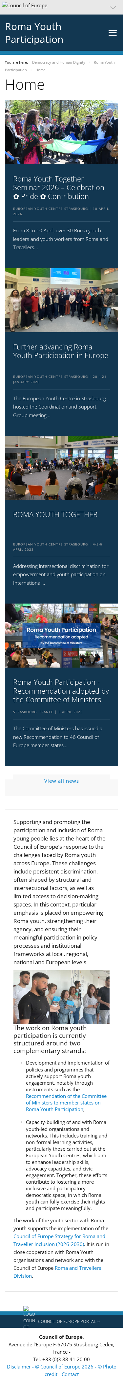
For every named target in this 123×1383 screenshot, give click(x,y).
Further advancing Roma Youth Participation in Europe (60, 351)
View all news (61, 780)
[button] (61, 7)
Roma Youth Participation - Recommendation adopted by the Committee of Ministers (61, 690)
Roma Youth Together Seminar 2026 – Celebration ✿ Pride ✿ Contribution (58, 187)
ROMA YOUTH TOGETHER (55, 514)
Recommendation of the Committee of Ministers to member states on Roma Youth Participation (66, 1102)
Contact (70, 1374)
